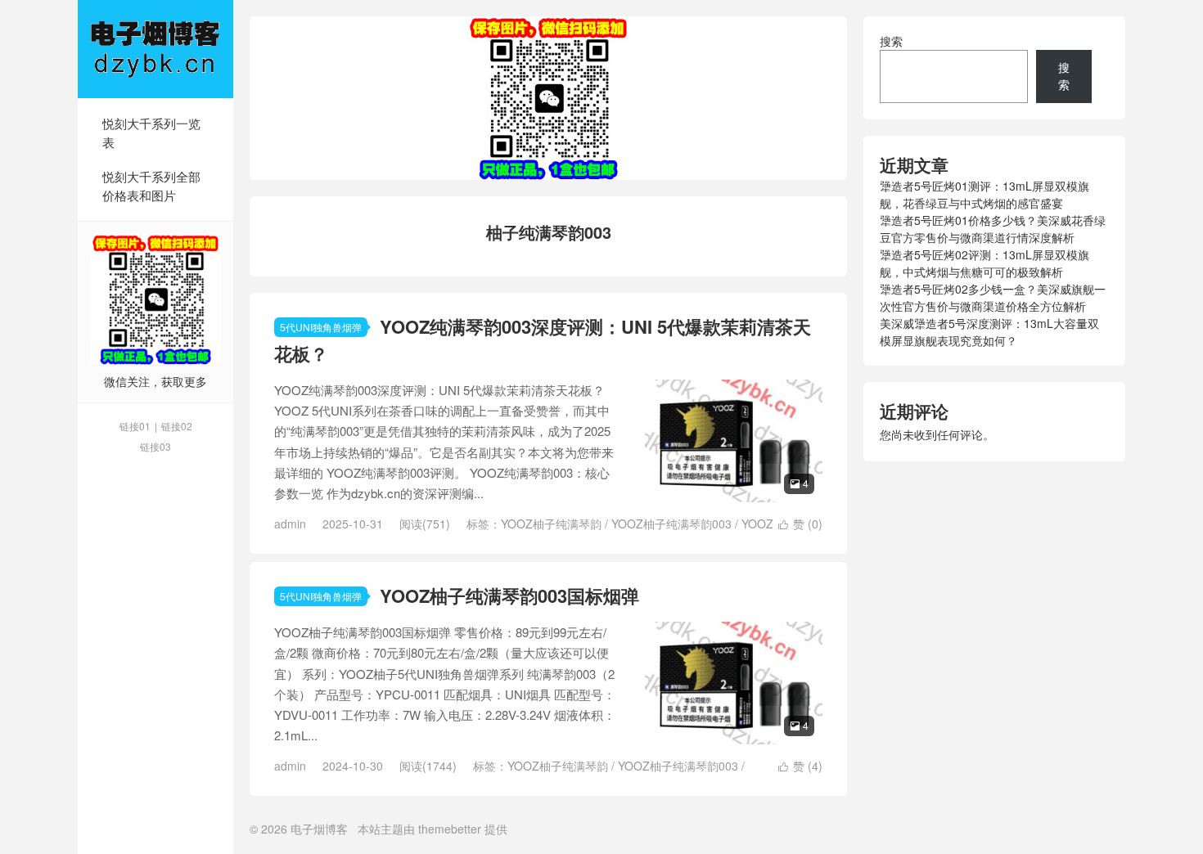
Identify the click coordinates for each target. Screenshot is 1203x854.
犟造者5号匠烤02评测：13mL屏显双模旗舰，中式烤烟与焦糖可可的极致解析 (984, 263)
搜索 (891, 41)
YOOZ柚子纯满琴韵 (551, 523)
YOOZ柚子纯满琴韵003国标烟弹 (509, 595)
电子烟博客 (155, 49)
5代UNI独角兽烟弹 (321, 327)
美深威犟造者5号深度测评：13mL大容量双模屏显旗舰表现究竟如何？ (989, 331)
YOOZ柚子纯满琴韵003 (671, 523)
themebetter (449, 828)
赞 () (800, 523)
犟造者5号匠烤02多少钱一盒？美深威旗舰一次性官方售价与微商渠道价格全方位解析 (993, 297)
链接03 (155, 446)
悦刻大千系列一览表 (151, 133)
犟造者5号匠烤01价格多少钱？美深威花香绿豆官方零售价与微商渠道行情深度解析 (993, 228)
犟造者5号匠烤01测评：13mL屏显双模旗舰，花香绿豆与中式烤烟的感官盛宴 (984, 194)
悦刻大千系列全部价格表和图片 (151, 186)
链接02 (176, 426)
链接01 (135, 426)
